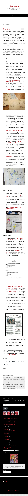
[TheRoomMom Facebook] (8, 414)
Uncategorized (6, 440)
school (21, 382)
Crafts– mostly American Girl (9, 430)
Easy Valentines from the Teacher (10, 418)
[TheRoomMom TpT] (12, 414)
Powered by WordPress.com (13, 490)
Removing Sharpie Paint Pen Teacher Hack (12, 445)
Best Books (6, 428)
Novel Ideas (6, 29)
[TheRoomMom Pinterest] (5, 414)
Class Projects (6, 429)
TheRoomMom (14, 6)
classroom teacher (13, 379)
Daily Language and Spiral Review (10, 422)
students (5, 384)
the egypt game (14, 384)
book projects (9, 377)
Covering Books (7, 448)
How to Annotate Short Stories (9, 421)
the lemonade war (10, 386)
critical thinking (21, 379)
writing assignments (11, 388)
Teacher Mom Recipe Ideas (9, 437)
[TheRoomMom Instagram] (17, 414)
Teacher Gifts (6, 436)
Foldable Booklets (7, 447)
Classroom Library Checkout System (11, 420)
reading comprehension (15, 382)
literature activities (20, 381)
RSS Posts (6, 481)
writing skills (18, 388)
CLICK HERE (12, 354)
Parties (5, 435)
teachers (8, 384)
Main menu (14, 15)
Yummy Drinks (6, 442)
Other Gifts (6, 433)
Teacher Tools (10, 375)
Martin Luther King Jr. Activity (9, 424)
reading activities (6, 382)
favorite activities (6, 381)
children (8, 379)
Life (4, 432)
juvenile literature (13, 381)
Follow (5, 408)
